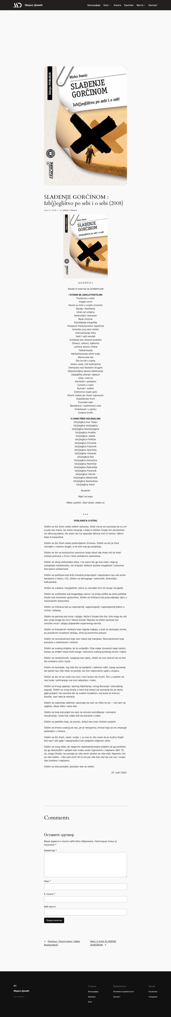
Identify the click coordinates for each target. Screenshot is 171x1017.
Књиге (74, 210)
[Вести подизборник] (144, 5)
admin (65, 210)
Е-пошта (49, 894)
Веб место (50, 906)
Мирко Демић (34, 5)
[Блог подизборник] (110, 5)
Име (47, 881)
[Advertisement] (85, 31)
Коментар (50, 850)
